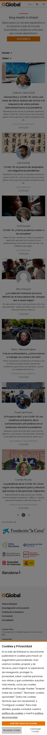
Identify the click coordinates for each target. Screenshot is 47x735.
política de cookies (12, 713)
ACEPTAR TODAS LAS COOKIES (23, 723)
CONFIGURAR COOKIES (35, 730)
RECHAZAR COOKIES (11, 730)
